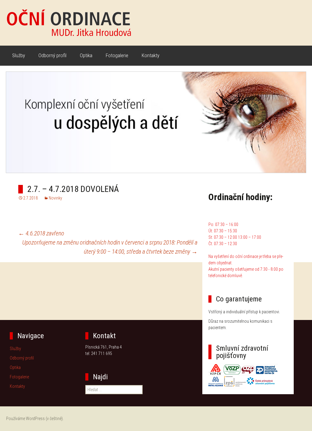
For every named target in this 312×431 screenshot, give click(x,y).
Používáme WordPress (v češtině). (35, 418)
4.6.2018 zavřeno (41, 233)
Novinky (55, 198)
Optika (86, 55)
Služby (18, 55)
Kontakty (150, 55)
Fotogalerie (117, 55)
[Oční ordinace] (156, 23)
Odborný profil (52, 55)
